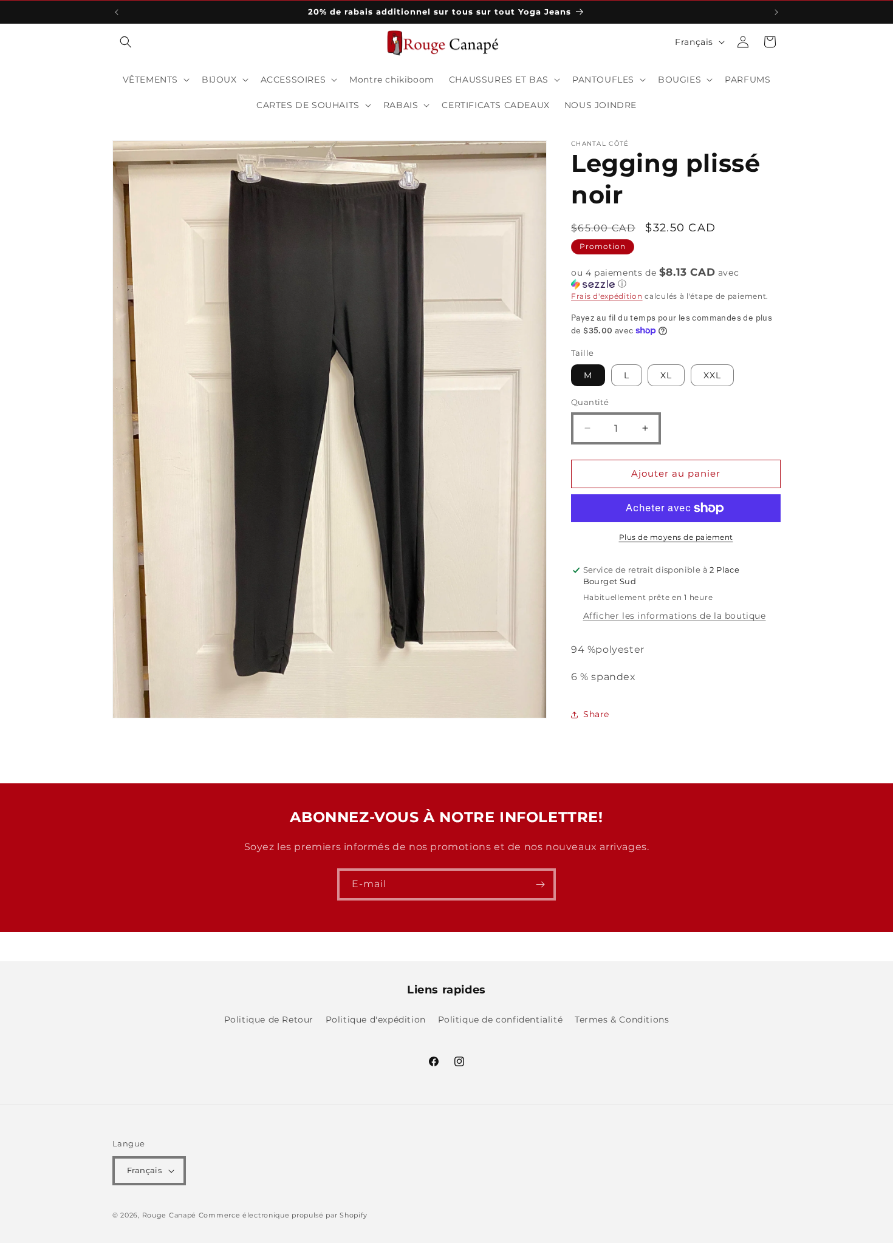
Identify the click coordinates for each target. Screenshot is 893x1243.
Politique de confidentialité (500, 1019)
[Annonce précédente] (116, 12)
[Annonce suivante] (776, 12)
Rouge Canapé (170, 1215)
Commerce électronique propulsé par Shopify (283, 1215)
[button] (125, 42)
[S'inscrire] (540, 884)
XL (666, 375)
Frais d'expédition (607, 296)
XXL (712, 375)
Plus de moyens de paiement (676, 537)
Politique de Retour (268, 1019)
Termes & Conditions (622, 1019)
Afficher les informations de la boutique (674, 615)
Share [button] (596, 714)
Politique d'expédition (376, 1019)
